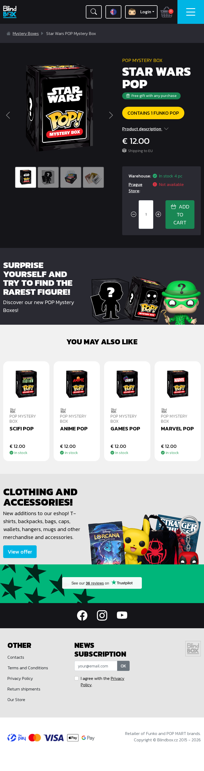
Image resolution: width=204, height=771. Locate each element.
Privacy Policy (20, 678)
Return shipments (23, 689)
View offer (20, 552)
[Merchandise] (144, 539)
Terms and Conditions (27, 668)
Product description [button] (141, 129)
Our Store (16, 699)
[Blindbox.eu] (17, 12)
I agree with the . (102, 681)
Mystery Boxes (26, 33)
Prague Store (135, 187)
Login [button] (145, 11)
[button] (94, 12)
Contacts (15, 657)
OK (123, 666)
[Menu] (190, 12)
